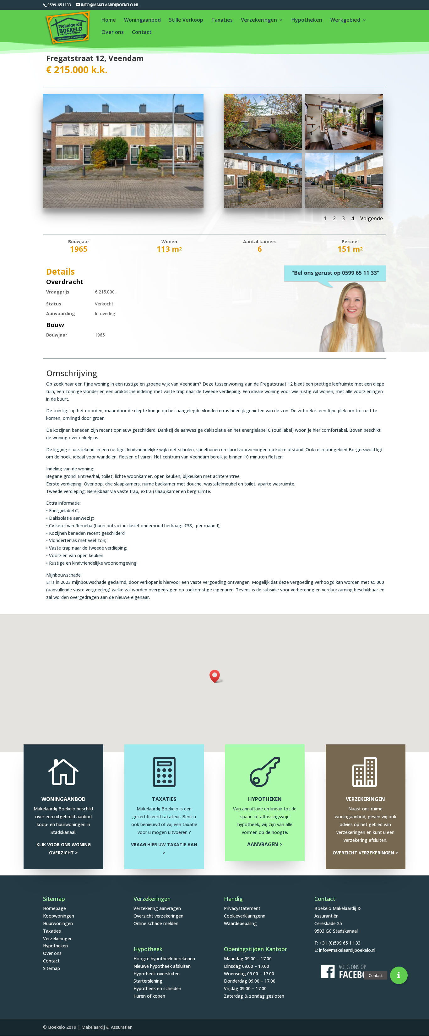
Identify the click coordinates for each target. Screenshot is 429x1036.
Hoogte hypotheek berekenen (164, 959)
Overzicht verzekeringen (158, 916)
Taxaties (222, 20)
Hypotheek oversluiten (156, 974)
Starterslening (147, 981)
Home (108, 20)
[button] (216, 676)
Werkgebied (345, 20)
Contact (142, 33)
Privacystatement (242, 908)
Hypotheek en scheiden (157, 988)
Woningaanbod (142, 20)
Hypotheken (306, 20)
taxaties (164, 799)
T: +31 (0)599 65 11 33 (337, 943)
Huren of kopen (149, 996)
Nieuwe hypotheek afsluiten (162, 966)
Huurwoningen (58, 923)
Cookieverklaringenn (244, 916)
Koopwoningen (58, 916)
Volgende (371, 218)
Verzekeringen (259, 20)
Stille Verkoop (186, 20)
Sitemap (51, 968)
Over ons (112, 33)
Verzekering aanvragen (157, 908)
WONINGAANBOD (63, 799)
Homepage (54, 908)
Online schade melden (155, 923)
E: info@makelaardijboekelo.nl (344, 950)
